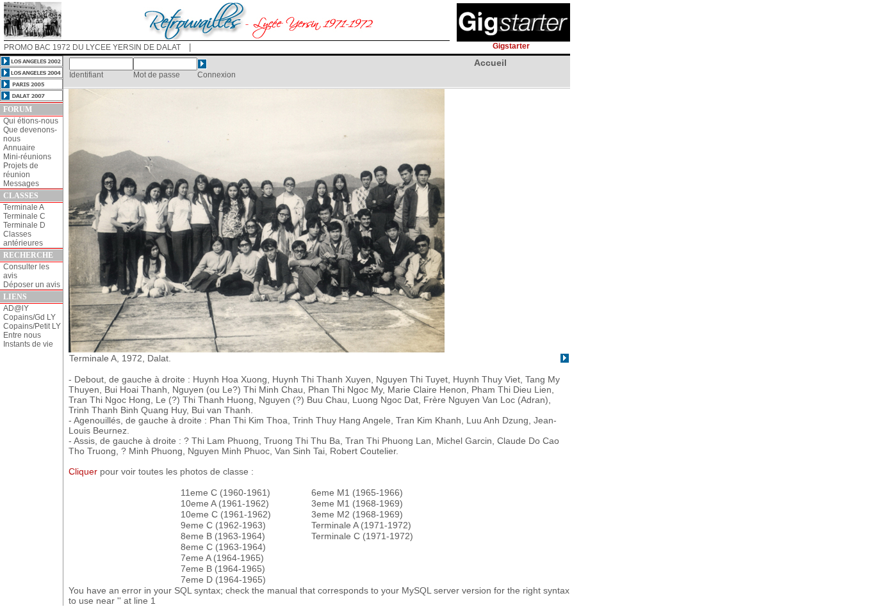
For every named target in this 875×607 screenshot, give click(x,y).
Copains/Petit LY (32, 326)
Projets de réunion (20, 170)
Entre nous (22, 335)
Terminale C (24, 216)
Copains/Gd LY (29, 317)
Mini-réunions (27, 156)
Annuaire (19, 147)
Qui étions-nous (30, 120)
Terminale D (24, 225)
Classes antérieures (23, 239)
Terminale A (23, 207)
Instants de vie (28, 344)
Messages (21, 183)
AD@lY (16, 308)
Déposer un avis (31, 284)
